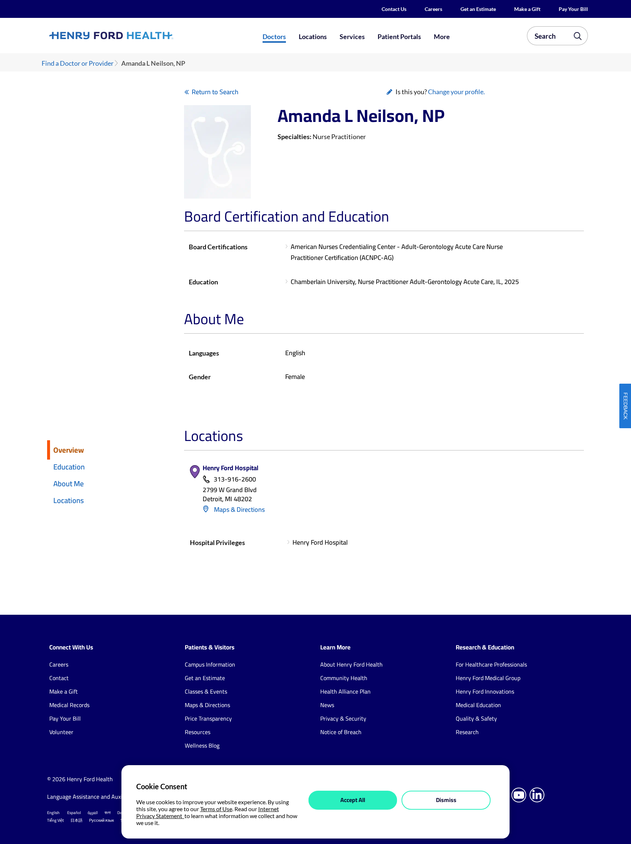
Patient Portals (399, 36)
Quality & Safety (476, 718)
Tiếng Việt (55, 820)
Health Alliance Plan (345, 691)
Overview (68, 450)
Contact (59, 677)
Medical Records (69, 704)
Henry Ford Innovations (485, 691)
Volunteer (61, 731)
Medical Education (478, 704)
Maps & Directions (239, 509)
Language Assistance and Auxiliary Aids (96, 796)
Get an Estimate (478, 9)
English (53, 812)
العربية (93, 812)
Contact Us (394, 9)
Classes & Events (206, 691)
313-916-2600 (235, 479)
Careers (433, 9)
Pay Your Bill (573, 9)
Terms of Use (216, 808)
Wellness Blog (202, 745)
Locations (313, 36)
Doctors (274, 36)
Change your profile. (456, 92)
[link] (138, 35)
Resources (197, 731)
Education (69, 467)
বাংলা (107, 812)
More (442, 36)
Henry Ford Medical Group (488, 677)
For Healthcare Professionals (491, 664)
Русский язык (101, 820)
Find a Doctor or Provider (78, 63)
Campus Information (210, 664)
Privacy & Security (343, 718)
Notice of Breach (341, 731)
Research (467, 731)
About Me (68, 483)
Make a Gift (527, 9)
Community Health (343, 677)
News (327, 704)
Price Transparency (208, 718)
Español (74, 812)
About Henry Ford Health (351, 664)
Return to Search (215, 92)
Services (352, 36)
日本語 (76, 820)
